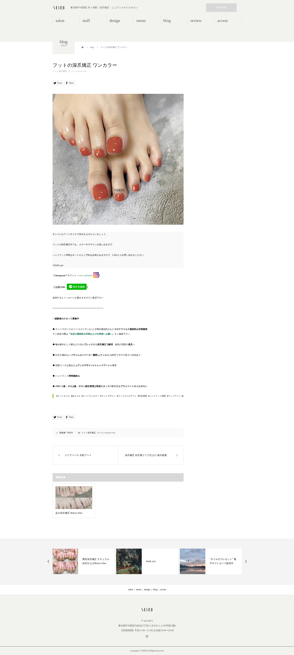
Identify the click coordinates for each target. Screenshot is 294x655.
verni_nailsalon (85, 275)
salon (60, 20)
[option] (84, 561)
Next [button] (246, 561)
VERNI (70, 433)
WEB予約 (221, 7)
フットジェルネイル (77, 71)
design (114, 20)
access (222, 20)
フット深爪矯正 (60, 71)
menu (141, 20)
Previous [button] (48, 561)
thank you (151, 561)
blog (167, 20)
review (196, 20)
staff (86, 20)
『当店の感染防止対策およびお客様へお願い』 (91, 334)
